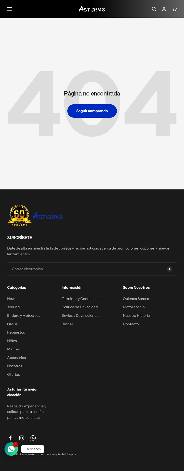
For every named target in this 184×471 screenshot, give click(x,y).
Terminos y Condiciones (81, 298)
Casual (13, 324)
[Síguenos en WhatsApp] (33, 438)
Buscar (67, 324)
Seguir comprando (92, 111)
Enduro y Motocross (23, 315)
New (11, 298)
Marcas (13, 349)
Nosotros (14, 366)
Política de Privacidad (80, 307)
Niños (12, 341)
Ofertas (13, 374)
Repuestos (16, 332)
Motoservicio (134, 307)
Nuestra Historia (136, 315)
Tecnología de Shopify (60, 454)
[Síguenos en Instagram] (22, 438)
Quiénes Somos (136, 298)
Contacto (131, 324)
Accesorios (16, 357)
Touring (13, 307)
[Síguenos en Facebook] (10, 438)
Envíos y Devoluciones (80, 315)
